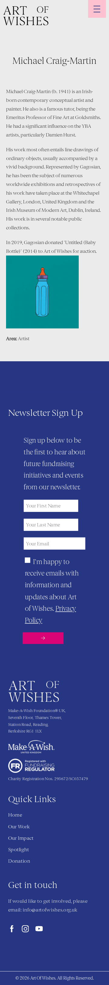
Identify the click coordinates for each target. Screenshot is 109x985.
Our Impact (20, 838)
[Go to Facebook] (11, 928)
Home (15, 815)
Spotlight (18, 850)
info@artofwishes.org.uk (50, 910)
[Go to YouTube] (39, 928)
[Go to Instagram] (25, 928)
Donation (19, 861)
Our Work (19, 827)
